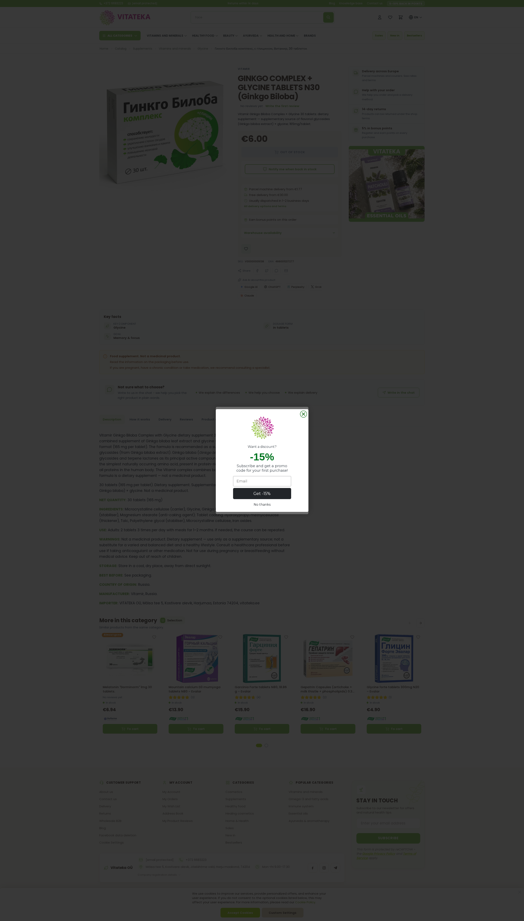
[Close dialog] (303, 414)
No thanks (262, 505)
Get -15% (262, 493)
